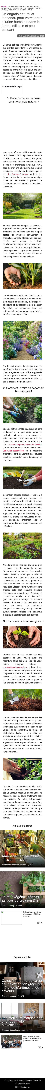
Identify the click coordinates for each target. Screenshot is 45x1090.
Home (3, 7)
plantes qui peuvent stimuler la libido (25, 444)
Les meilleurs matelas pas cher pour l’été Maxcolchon (22, 1021)
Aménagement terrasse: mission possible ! (20, 857)
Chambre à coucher (10, 1030)
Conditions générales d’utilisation (18, 1080)
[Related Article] (22, 848)
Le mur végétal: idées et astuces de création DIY (20, 898)
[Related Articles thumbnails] (11, 930)
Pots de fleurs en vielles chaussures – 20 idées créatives (32, 914)
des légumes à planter (18, 174)
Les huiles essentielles (13, 451)
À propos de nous (22, 1083)
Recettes (5, 996)
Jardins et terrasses (10, 865)
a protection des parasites (15, 667)
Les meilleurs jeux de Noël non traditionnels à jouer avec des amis (32, 1038)
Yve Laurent (24, 36)
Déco (4, 906)
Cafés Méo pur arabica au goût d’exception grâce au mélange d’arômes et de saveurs (22, 986)
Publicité (37, 1080)
